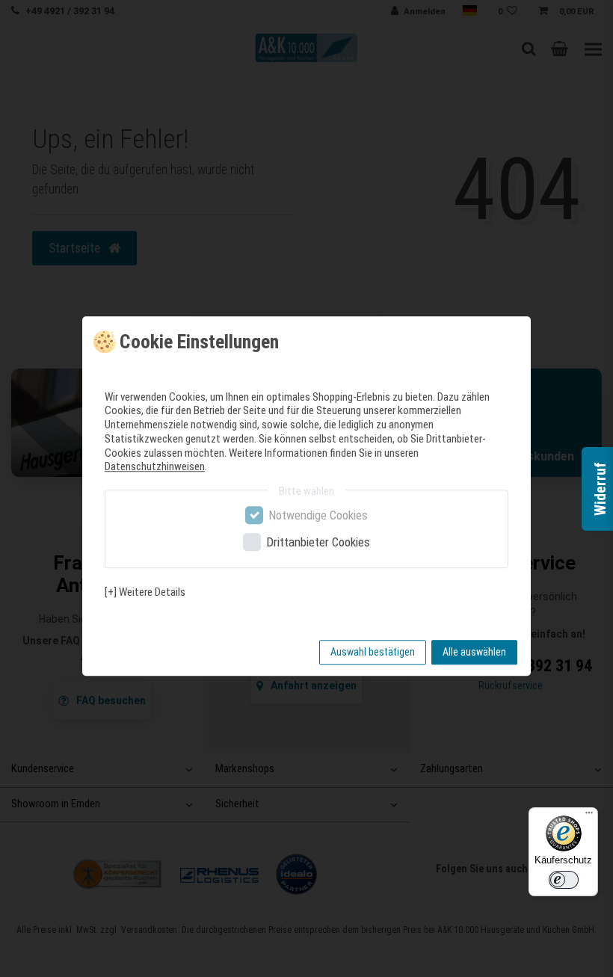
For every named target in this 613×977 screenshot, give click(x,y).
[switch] (564, 880)
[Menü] (589, 816)
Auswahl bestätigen (372, 652)
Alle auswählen (474, 652)
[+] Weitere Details (145, 592)
